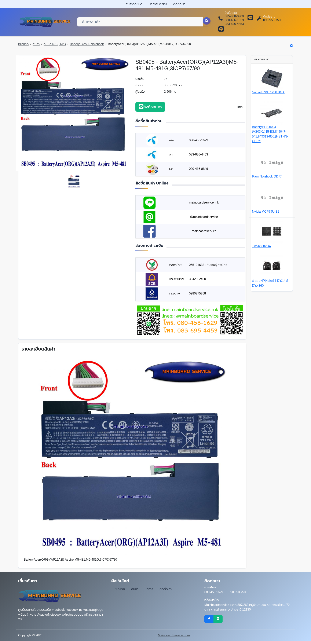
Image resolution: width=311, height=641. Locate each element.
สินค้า (36, 44)
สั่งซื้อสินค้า (152, 107)
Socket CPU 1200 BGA (268, 92)
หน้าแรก (23, 44)
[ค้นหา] (207, 21)
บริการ (148, 589)
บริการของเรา (158, 4)
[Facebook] (208, 619)
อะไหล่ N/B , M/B (55, 44)
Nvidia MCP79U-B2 (265, 211)
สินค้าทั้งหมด (134, 4)
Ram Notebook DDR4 (267, 176)
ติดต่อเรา (179, 4)
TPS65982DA (261, 246)
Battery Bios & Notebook (87, 44)
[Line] (218, 619)
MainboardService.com (174, 635)
